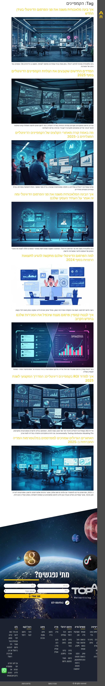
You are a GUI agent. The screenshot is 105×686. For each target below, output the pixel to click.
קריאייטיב (96, 631)
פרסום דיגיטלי (70, 633)
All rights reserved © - (79, 683)
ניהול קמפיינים (63, 633)
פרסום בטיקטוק (69, 660)
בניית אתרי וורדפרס (96, 653)
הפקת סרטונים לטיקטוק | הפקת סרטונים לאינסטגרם (76, 661)
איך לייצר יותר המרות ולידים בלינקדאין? (14, 669)
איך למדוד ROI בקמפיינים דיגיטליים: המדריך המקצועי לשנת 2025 (53, 378)
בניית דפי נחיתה (90, 641)
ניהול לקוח (29, 633)
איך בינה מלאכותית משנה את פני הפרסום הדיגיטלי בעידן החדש (55, 11)
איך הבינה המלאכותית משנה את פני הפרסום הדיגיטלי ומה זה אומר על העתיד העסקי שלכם (54, 196)
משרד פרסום (64, 660)
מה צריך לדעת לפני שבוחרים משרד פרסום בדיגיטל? (15, 641)
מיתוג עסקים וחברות (43, 635)
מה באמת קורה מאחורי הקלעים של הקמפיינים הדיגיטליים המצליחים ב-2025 (54, 134)
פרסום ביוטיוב (64, 641)
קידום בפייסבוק (63, 652)
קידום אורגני (70, 652)
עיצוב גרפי (91, 633)
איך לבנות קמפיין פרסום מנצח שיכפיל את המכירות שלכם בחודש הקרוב (55, 317)
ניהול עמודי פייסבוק (77, 642)
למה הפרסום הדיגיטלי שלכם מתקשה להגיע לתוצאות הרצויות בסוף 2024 (58, 258)
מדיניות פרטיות (26, 683)
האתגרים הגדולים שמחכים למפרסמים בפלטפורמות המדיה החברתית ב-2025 (53, 440)
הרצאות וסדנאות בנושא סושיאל (82, 644)
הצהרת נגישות (52, 683)
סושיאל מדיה (83, 633)
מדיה (56, 631)
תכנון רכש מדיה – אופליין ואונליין (56, 646)
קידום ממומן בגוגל (70, 642)
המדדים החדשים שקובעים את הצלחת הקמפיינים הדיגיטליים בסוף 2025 (52, 73)
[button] (101, 343)
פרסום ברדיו (50, 633)
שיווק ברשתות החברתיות (82, 656)
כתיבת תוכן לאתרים (96, 642)
